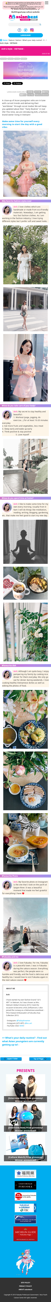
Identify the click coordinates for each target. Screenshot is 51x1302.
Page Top (40, 1059)
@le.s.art (28, 1023)
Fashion (10, 59)
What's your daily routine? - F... (34, 40)
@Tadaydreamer (23, 1020)
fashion (18, 40)
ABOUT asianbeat (25, 1289)
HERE (21, 1026)
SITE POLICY (25, 1282)
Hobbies (23, 59)
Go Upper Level (11, 1059)
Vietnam (3, 59)
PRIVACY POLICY (25, 1286)
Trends (17, 59)
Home (5, 40)
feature (11, 40)
